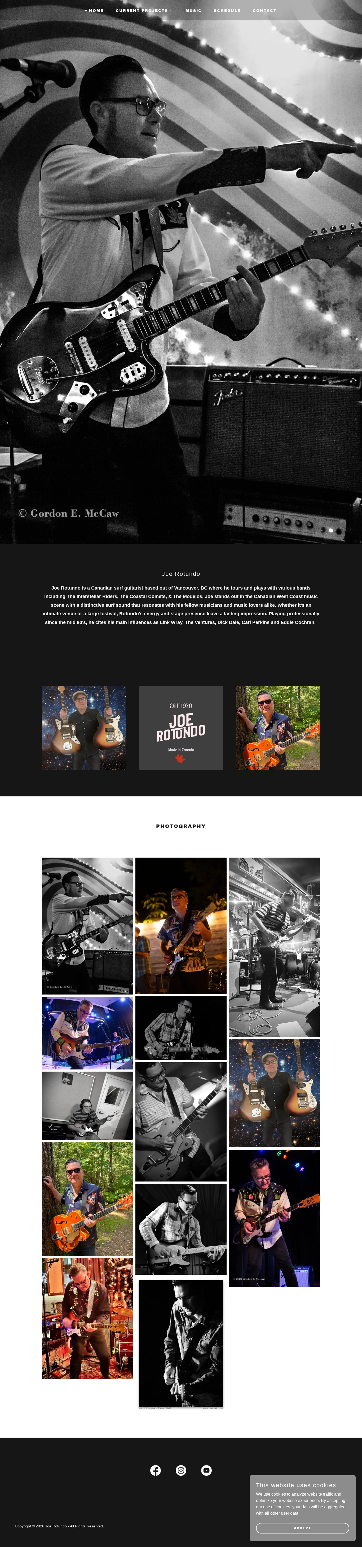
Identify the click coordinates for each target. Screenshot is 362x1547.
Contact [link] (265, 11)
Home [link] (96, 11)
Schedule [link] (227, 11)
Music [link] (194, 11)
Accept (302, 1528)
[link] (155, 1471)
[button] (142, 11)
